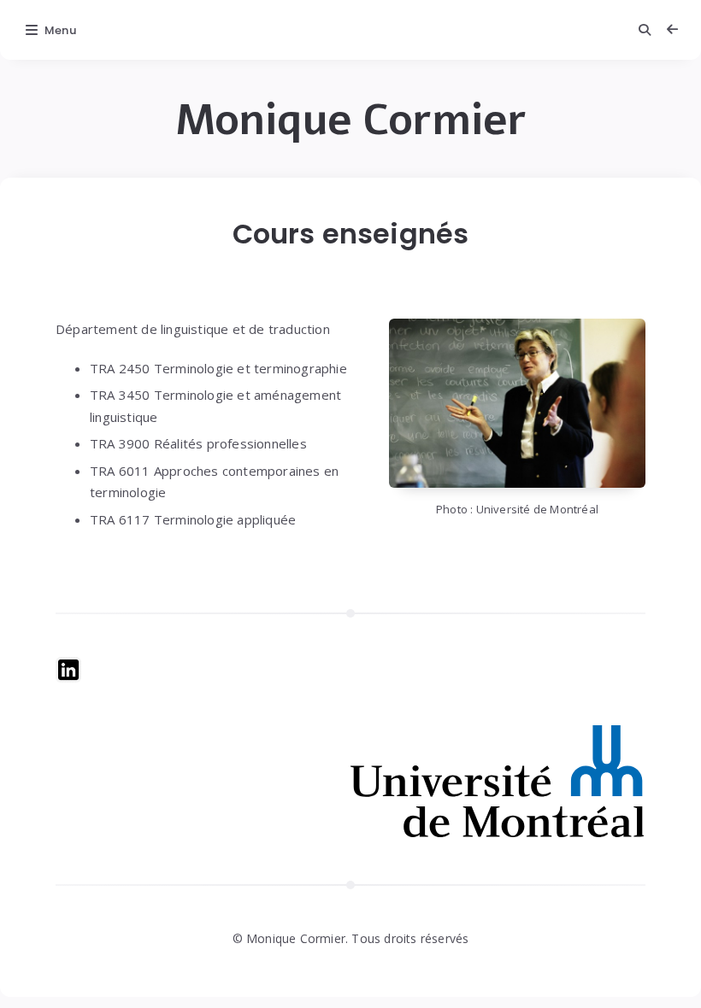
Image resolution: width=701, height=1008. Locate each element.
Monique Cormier (351, 120)
